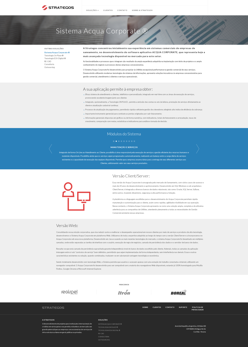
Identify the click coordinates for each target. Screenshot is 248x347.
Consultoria (49, 64)
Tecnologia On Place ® (54, 55)
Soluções (91, 10)
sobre (145, 307)
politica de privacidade (198, 308)
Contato (122, 10)
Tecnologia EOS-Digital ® (55, 58)
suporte (183, 307)
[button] (50, 148)
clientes (157, 307)
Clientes (108, 10)
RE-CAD (47, 61)
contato (169, 307)
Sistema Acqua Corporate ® (57, 52)
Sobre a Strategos (142, 10)
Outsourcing (49, 67)
